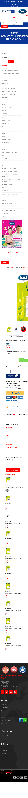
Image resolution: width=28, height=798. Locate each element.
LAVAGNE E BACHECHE (8, 146)
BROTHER (5, 97)
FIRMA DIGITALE (6, 120)
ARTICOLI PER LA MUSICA (9, 91)
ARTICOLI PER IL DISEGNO (9, 88)
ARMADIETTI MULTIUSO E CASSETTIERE (9, 84)
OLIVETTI (4, 158)
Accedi (2, 710)
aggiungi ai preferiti (13, 406)
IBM (3, 130)
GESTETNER (5, 123)
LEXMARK (4, 149)
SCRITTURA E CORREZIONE (9, 194)
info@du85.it (4, 689)
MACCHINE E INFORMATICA (9, 152)
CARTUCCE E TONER (7, 107)
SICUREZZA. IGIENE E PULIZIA (10, 203)
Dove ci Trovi (4, 707)
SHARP (4, 200)
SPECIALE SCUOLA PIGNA (9, 210)
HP (3, 126)
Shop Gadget (4, 735)
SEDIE (4, 197)
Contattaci (3, 753)
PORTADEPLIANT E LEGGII (9, 168)
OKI (3, 155)
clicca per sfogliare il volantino (12, 252)
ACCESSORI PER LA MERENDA (10, 70)
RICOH (4, 187)
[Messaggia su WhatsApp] (25, 720)
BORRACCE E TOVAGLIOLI (9, 94)
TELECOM (5, 213)
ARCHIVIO (5, 80)
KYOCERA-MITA (6, 139)
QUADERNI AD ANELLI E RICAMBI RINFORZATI (11, 175)
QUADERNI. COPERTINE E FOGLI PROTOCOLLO (11, 180)
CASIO (4, 110)
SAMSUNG (5, 191)
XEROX (4, 216)
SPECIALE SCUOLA (7, 207)
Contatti (3, 717)
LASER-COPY (5, 142)
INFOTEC (4, 133)
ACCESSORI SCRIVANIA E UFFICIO (11, 73)
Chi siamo (3, 704)
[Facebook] (21, 720)
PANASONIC (5, 162)
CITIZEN (4, 114)
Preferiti (3, 714)
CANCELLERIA (6, 101)
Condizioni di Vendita (6, 720)
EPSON (4, 117)
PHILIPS (4, 165)
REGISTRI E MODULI (7, 184)
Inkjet (11, 267)
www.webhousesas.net (6, 772)
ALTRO (4, 77)
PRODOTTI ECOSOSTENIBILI (9, 171)
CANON (4, 104)
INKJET (4, 136)
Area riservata (4, 723)
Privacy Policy (4, 750)
